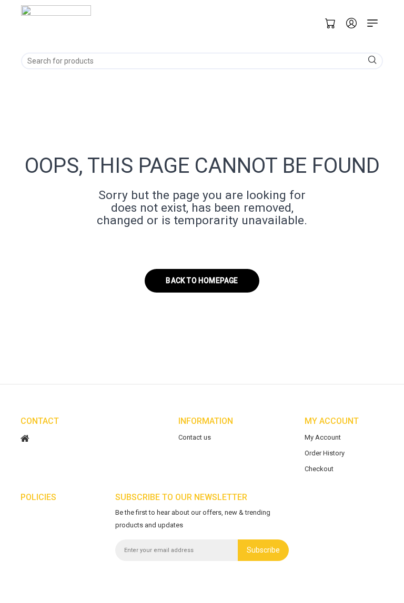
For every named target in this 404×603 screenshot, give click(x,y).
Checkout (319, 469)
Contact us (194, 437)
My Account (323, 437)
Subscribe (263, 550)
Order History (325, 453)
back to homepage (202, 280)
